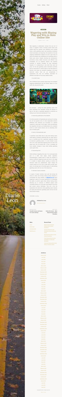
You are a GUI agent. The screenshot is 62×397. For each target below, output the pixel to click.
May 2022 (43, 362)
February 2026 (43, 267)
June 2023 (43, 334)
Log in (31, 224)
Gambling (43, 29)
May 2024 (43, 311)
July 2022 (43, 357)
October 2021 (43, 376)
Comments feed (33, 228)
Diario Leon (12, 198)
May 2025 (43, 286)
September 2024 (43, 303)
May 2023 (43, 336)
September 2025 (43, 278)
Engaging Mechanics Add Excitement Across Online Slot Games (50, 231)
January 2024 (43, 320)
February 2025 (43, 292)
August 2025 (43, 280)
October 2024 (43, 301)
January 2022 (43, 370)
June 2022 (43, 359)
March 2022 (43, 366)
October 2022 (43, 351)
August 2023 (43, 330)
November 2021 (43, 374)
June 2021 (43, 385)
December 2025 (43, 271)
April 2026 (43, 263)
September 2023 (43, 328)
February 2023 (43, 343)
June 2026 (43, 259)
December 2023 (43, 322)
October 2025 (43, 276)
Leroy (47, 40)
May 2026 (43, 261)
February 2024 (43, 318)
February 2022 (43, 368)
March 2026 (43, 265)
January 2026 (43, 269)
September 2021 (43, 378)
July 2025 (43, 282)
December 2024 (43, 297)
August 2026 (43, 255)
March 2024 (43, 315)
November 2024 (43, 299)
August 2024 (43, 305)
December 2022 (43, 347)
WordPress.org (32, 230)
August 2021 (43, 380)
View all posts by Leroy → (41, 203)
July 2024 (43, 307)
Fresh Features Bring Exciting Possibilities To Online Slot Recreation (50, 240)
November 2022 (43, 349)
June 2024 (43, 309)
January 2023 (43, 345)
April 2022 (43, 364)
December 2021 (43, 372)
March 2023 (43, 341)
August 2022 (43, 355)
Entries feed (32, 226)
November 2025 (43, 274)
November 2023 (43, 324)
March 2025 (43, 290)
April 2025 (43, 288)
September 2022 (43, 353)
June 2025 (43, 284)
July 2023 (43, 332)
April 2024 (43, 313)
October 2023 (43, 326)
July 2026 (43, 257)
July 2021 (43, 382)
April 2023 (43, 339)
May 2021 (43, 387)
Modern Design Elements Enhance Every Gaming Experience (49, 226)
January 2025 (43, 295)
